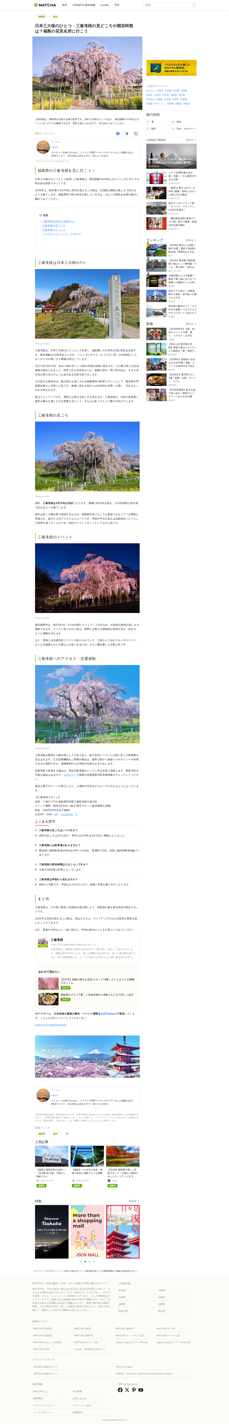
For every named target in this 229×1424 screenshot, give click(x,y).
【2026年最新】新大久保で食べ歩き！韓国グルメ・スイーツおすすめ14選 (182, 393)
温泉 (185, 90)
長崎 (184, 99)
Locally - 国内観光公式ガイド (89, 1349)
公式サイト (70, 774)
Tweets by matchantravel (50, 1024)
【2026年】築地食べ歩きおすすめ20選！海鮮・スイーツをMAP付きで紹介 (181, 362)
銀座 (174, 95)
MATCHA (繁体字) (124, 1328)
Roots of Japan (124, 1366)
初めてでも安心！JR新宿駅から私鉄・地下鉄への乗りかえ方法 (182, 294)
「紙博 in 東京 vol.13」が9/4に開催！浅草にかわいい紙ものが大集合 (182, 191)
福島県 (41, 16)
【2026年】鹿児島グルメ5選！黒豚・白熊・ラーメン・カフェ (182, 378)
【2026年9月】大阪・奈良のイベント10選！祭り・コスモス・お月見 (181, 332)
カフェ (151, 90)
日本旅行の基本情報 (84, 5)
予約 (116, 5)
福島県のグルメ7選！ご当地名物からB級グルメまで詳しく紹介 (97, 994)
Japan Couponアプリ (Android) (173, 1342)
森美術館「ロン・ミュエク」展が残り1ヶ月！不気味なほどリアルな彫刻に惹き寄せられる (170, 162)
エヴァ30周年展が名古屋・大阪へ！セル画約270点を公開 (182, 176)
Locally (105, 5)
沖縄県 (161, 1304)
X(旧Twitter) (109, 1013)
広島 (182, 95)
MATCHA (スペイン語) (86, 1342)
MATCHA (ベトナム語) (168, 1335)
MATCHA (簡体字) (83, 1335)
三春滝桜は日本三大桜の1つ (58, 221)
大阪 (177, 90)
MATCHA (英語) (82, 1328)
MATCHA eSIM (41, 1349)
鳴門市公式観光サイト (46, 1373)
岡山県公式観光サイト (46, 1366)
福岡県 (122, 1304)
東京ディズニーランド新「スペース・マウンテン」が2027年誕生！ (182, 206)
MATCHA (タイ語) (166, 1328)
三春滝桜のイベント (53, 229)
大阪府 (161, 1290)
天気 (166, 95)
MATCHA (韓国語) (42, 1335)
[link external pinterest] (135, 1391)
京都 (169, 90)
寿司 (150, 95)
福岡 (160, 99)
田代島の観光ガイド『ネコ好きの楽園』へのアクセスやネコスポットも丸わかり (182, 309)
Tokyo (151, 99)
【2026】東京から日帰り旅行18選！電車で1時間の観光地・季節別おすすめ (182, 248)
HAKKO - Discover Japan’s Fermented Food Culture (144, 1373)
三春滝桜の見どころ (53, 225)
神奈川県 (123, 1310)
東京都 (122, 1290)
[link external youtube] (141, 1391)
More (133, 1201)
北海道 (161, 1297)
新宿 (187, 103)
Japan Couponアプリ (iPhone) (131, 1342)
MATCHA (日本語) (42, 1328)
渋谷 (168, 99)
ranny (54, 147)
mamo (115, 1181)
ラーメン (160, 103)
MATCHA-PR (47, 1181)
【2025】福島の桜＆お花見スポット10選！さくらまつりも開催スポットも (97, 981)
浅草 (160, 90)
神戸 (176, 99)
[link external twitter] (128, 1391)
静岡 (171, 103)
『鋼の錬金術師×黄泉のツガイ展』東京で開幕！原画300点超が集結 (182, 221)
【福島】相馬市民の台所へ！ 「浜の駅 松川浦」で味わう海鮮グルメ (51, 1173)
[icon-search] (193, 4)
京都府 (122, 1297)
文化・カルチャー (186, 128)
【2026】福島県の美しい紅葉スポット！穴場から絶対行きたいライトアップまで (122, 1173)
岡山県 (161, 1310)
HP (56, 814)
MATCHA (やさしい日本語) (47, 1342)
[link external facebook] (121, 1391)
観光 (55, 16)
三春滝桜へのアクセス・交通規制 (61, 234)
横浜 (179, 103)
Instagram (67, 814)
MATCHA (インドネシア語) (129, 1335)
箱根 (150, 103)
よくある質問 (50, 238)
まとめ (46, 242)
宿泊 (158, 95)
